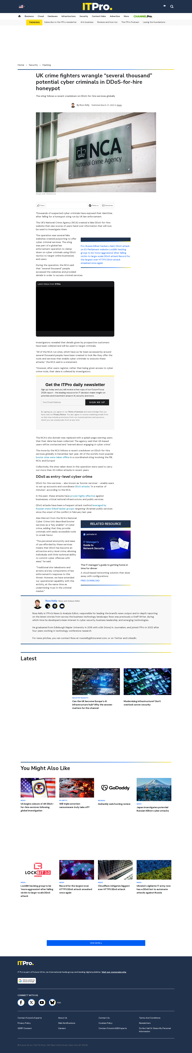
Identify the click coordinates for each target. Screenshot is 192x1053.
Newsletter (109, 205)
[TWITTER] (48, 606)
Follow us (95, 205)
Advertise (115, 16)
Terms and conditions (149, 1017)
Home (21, 65)
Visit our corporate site (114, 972)
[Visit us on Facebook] (21, 1002)
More (126, 16)
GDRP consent (25, 1028)
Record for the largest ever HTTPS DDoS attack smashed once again (105, 260)
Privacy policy (24, 1023)
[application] (75, 309)
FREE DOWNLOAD (90, 580)
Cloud (41, 16)
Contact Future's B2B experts (113, 1028)
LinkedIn (132, 638)
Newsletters (145, 1023)
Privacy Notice (60, 414)
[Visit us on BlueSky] (51, 1002)
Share (42, 205)
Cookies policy (105, 1023)
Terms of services (76, 412)
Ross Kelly (84, 105)
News (119, 105)
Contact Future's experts (30, 1017)
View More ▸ (96, 943)
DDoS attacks (82, 486)
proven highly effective (82, 495)
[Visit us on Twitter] (31, 1002)
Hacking (46, 65)
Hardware (53, 16)
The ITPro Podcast (130, 22)
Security (84, 16)
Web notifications (66, 1023)
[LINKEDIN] (56, 606)
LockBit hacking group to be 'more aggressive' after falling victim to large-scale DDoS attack (103, 253)
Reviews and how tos (107, 22)
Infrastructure (69, 16)
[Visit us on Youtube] (42, 1002)
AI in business (87, 22)
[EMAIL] (63, 606)
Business (29, 16)
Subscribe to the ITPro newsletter (60, 22)
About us (62, 1017)
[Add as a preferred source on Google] (27, 981)
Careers (62, 1028)
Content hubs (99, 16)
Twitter (118, 638)
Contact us (104, 1017)
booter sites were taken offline (52, 457)
